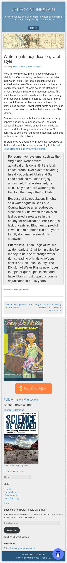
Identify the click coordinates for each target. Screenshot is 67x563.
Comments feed (12, 494)
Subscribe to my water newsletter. (20, 548)
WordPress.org (12, 498)
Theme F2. (46, 558)
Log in (8, 488)
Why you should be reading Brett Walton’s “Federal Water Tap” (48, 307)
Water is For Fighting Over (16, 465)
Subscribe (12, 530)
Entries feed (10, 491)
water (16, 289)
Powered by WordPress (27, 558)
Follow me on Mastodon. (21, 399)
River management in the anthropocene (19, 306)
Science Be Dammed (14, 409)
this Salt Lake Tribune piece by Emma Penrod (32, 146)
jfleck (15, 66)
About (6, 502)
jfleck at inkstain (33, 9)
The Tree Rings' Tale (13, 471)
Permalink (24, 289)
